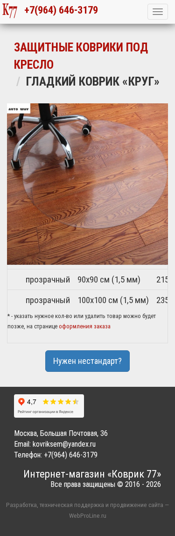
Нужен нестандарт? (87, 361)
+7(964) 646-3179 (57, 10)
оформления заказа (85, 326)
